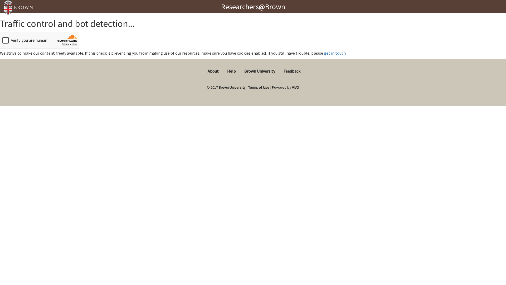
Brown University (259, 71)
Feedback (292, 71)
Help (231, 71)
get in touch (335, 53)
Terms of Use (258, 87)
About (213, 71)
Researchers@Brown (253, 6)
